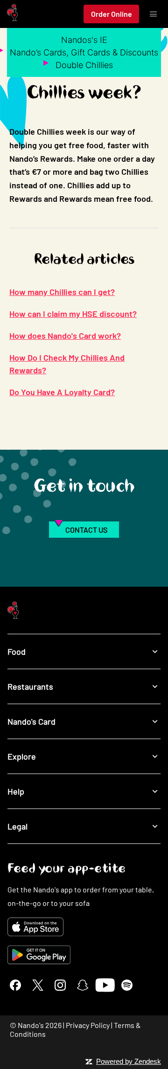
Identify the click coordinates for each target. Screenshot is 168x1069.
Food (16, 651)
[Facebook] (15, 985)
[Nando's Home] (12, 14)
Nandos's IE (84, 40)
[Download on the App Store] (84, 927)
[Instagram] (60, 985)
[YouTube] (105, 985)
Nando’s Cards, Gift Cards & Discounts (84, 52)
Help (15, 791)
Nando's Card (31, 721)
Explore (21, 756)
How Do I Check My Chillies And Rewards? (67, 363)
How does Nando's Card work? (65, 335)
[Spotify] (127, 985)
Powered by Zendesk (128, 1061)
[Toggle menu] (153, 14)
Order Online (111, 13)
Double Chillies (84, 65)
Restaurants (30, 686)
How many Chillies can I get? (62, 292)
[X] (38, 985)
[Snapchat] (83, 985)
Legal (17, 826)
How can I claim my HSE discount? (73, 313)
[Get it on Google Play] (84, 955)
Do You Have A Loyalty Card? (62, 392)
